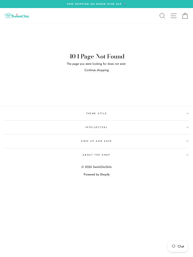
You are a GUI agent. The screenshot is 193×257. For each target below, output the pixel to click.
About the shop (96, 154)
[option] (96, 4)
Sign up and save (96, 141)
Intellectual (96, 127)
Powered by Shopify (97, 174)
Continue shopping (96, 70)
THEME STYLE (96, 113)
